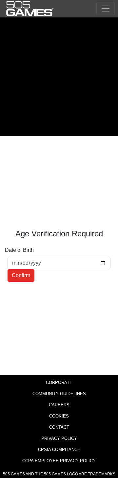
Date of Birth (19, 250)
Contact (59, 427)
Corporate (59, 382)
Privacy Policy (59, 438)
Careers (59, 404)
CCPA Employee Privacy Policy (59, 460)
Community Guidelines (59, 393)
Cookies (59, 416)
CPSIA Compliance (59, 449)
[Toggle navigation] (105, 8)
